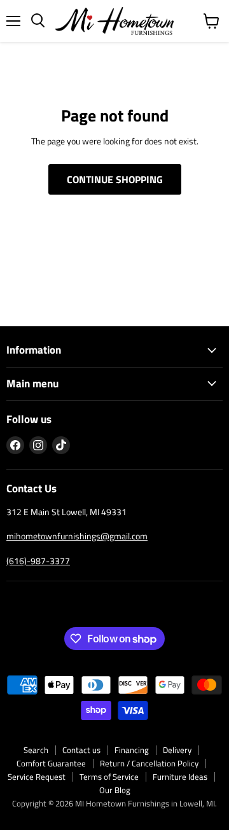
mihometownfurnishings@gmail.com (77, 536)
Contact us (81, 750)
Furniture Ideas (180, 776)
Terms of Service (109, 776)
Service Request (37, 776)
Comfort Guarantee (51, 763)
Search (36, 750)
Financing (131, 750)
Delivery (177, 750)
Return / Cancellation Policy (149, 763)
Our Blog (114, 790)
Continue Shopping (115, 179)
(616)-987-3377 (38, 560)
